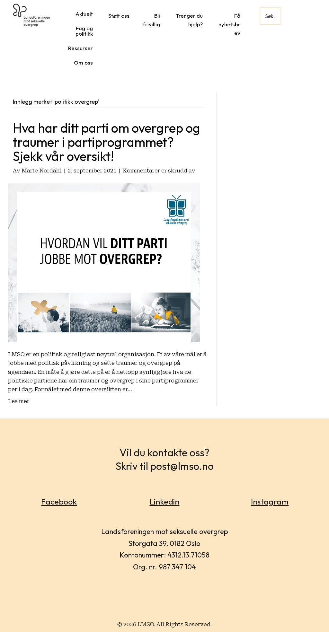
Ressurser (80, 48)
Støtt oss (118, 15)
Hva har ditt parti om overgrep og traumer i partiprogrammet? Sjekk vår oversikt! (106, 142)
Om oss (83, 62)
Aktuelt (84, 13)
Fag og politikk (84, 31)
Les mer (18, 401)
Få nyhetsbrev (229, 24)
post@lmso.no (182, 466)
